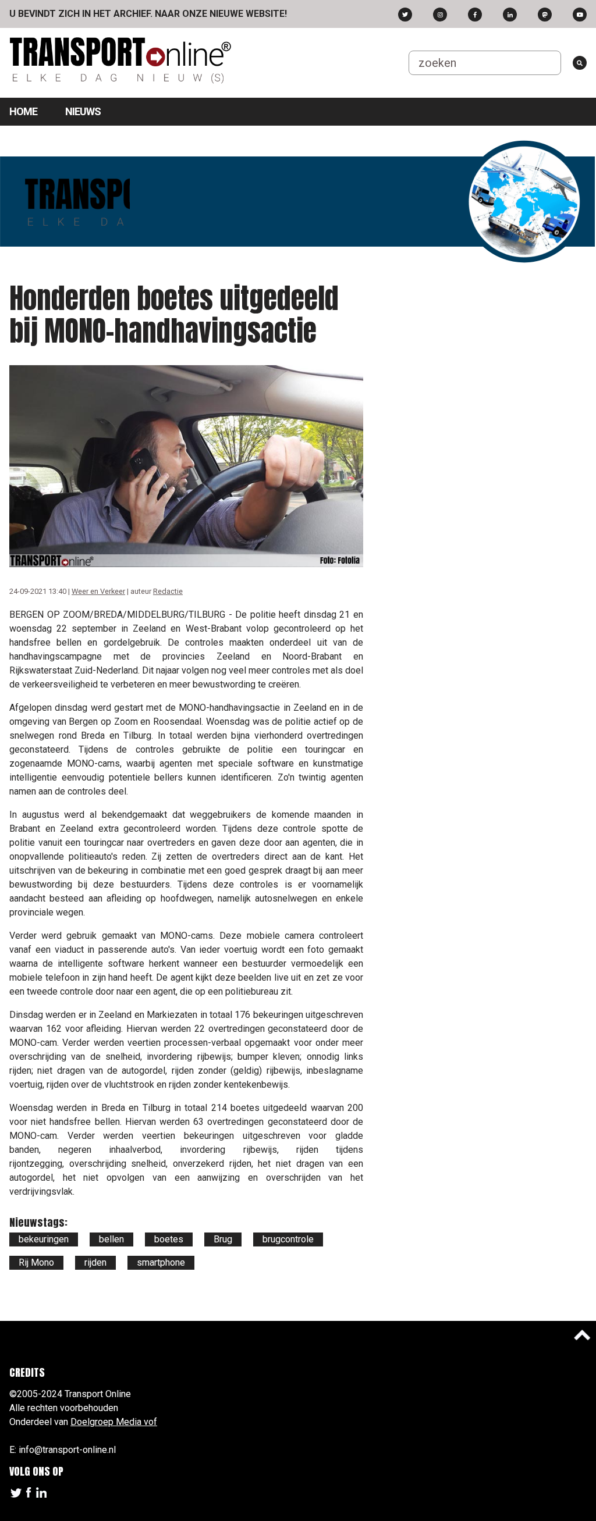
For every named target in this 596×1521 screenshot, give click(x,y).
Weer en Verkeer (98, 591)
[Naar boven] (582, 1335)
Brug (223, 1239)
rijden (95, 1262)
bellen (111, 1239)
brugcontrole (288, 1239)
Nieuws (83, 111)
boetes (168, 1239)
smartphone (161, 1262)
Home (23, 111)
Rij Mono (36, 1262)
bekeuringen (44, 1239)
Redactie (168, 591)
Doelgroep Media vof (113, 1421)
